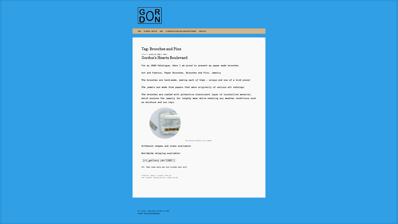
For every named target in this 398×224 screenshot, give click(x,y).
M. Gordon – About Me (150, 31)
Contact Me (202, 31)
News (161, 31)
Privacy (140, 213)
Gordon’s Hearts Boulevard (164, 57)
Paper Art (168, 175)
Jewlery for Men (172, 177)
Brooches (149, 177)
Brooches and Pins (159, 177)
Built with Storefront (152, 213)
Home (139, 31)
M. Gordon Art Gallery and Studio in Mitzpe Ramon (181, 31)
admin (165, 54)
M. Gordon (160, 175)
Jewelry (152, 175)
